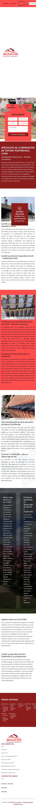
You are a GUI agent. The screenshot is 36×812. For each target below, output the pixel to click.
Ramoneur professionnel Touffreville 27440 (13, 716)
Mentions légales (28, 802)
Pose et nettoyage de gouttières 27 (25, 34)
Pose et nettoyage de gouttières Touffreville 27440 (5, 717)
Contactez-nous (18, 804)
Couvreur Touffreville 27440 (21, 705)
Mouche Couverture (16, 802)
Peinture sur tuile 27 (25, 45)
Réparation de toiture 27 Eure (26, 91)
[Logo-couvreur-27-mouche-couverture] (10, 52)
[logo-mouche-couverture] (13, 738)
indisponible (5, 3)
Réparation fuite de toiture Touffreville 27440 (13, 707)
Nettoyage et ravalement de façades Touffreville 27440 (5, 707)
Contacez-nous (26, 107)
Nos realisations (12, 107)
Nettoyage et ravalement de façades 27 (27, 79)
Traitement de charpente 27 (27, 56)
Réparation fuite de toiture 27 (26, 67)
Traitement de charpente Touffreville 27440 (28, 707)
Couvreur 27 (23, 12)
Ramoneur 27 (23, 23)
